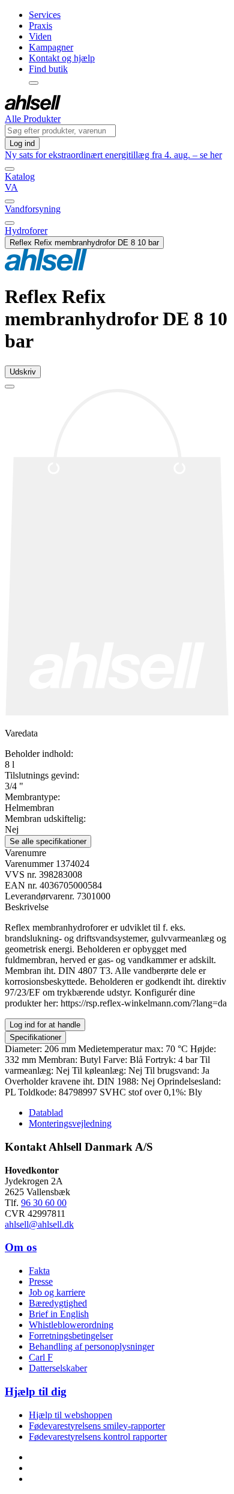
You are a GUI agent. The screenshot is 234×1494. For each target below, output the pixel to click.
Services (45, 15)
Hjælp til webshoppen (70, 1415)
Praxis (40, 25)
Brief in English (59, 1314)
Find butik (48, 69)
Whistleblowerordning (71, 1325)
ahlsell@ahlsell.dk (39, 1224)
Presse (41, 1281)
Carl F (41, 1357)
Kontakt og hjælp (62, 58)
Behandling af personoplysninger (91, 1346)
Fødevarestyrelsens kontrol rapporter (98, 1436)
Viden (40, 36)
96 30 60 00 (44, 1203)
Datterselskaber (58, 1368)
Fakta (39, 1271)
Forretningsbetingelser (71, 1335)
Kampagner (51, 47)
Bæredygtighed (58, 1303)
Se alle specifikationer (48, 841)
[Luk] (9, 169)
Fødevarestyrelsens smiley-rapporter (97, 1426)
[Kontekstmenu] (33, 83)
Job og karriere (57, 1292)
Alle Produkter (33, 119)
